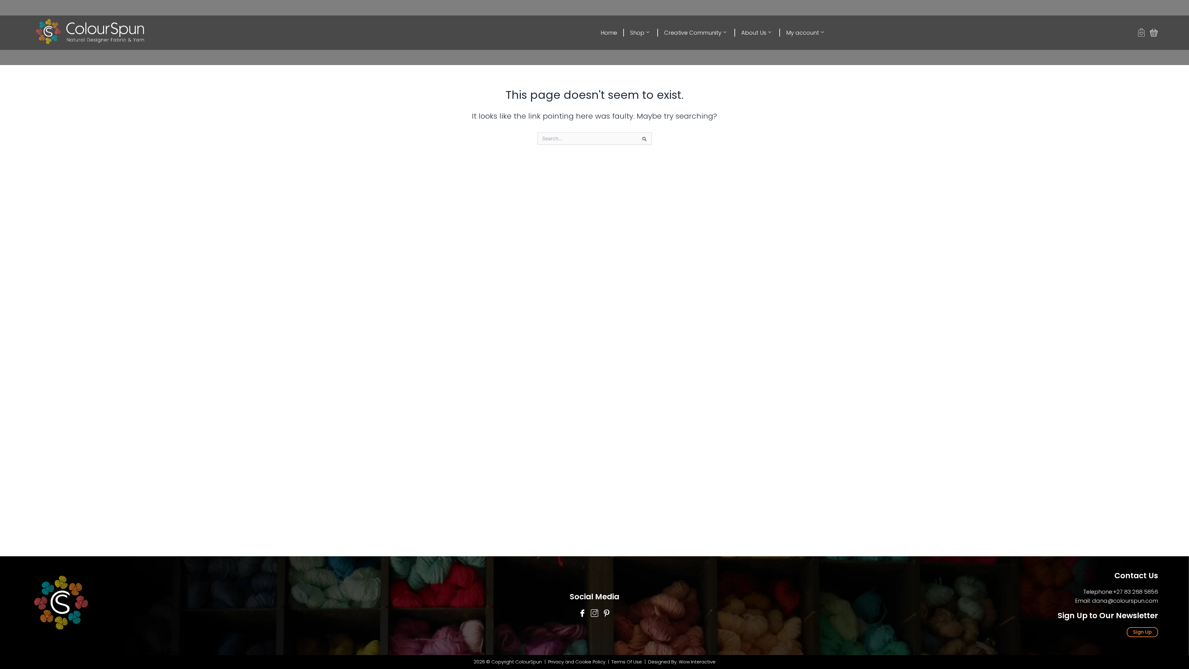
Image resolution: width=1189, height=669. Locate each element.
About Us (753, 33)
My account (802, 33)
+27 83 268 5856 (1135, 592)
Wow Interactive (697, 661)
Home (609, 33)
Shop (637, 33)
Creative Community (692, 33)
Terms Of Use (627, 661)
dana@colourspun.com (1125, 601)
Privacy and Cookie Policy (576, 661)
